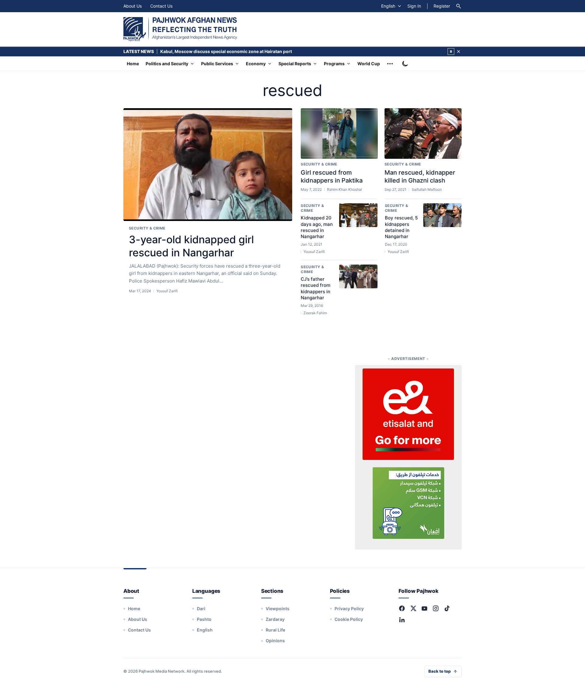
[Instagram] (435, 608)
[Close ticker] (459, 51)
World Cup (368, 63)
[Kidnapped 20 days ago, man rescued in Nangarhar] (358, 215)
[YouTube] (424, 608)
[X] (413, 608)
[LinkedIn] (402, 619)
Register (442, 6)
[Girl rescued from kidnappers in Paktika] (339, 133)
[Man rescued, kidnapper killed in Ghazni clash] (423, 133)
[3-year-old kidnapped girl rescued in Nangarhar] (207, 164)
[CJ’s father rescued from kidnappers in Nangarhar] (358, 276)
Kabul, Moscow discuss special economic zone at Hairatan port (226, 51)
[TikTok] (447, 608)
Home (133, 63)
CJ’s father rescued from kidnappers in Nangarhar (315, 288)
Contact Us (161, 6)
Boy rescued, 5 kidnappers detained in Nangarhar (401, 227)
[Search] (459, 6)
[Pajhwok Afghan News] (180, 29)
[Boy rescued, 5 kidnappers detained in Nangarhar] (442, 215)
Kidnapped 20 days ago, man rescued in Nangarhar (317, 227)
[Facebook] (402, 608)
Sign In (414, 6)
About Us (132, 6)
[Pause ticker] (451, 51)
